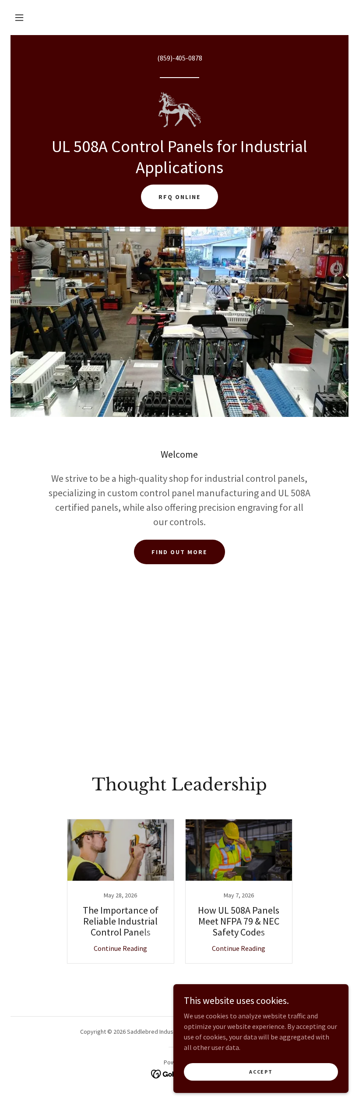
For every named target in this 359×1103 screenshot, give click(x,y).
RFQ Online (179, 197)
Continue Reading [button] (120, 948)
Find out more (179, 552)
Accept (260, 1071)
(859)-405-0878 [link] (179, 57)
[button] (19, 17)
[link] (179, 109)
